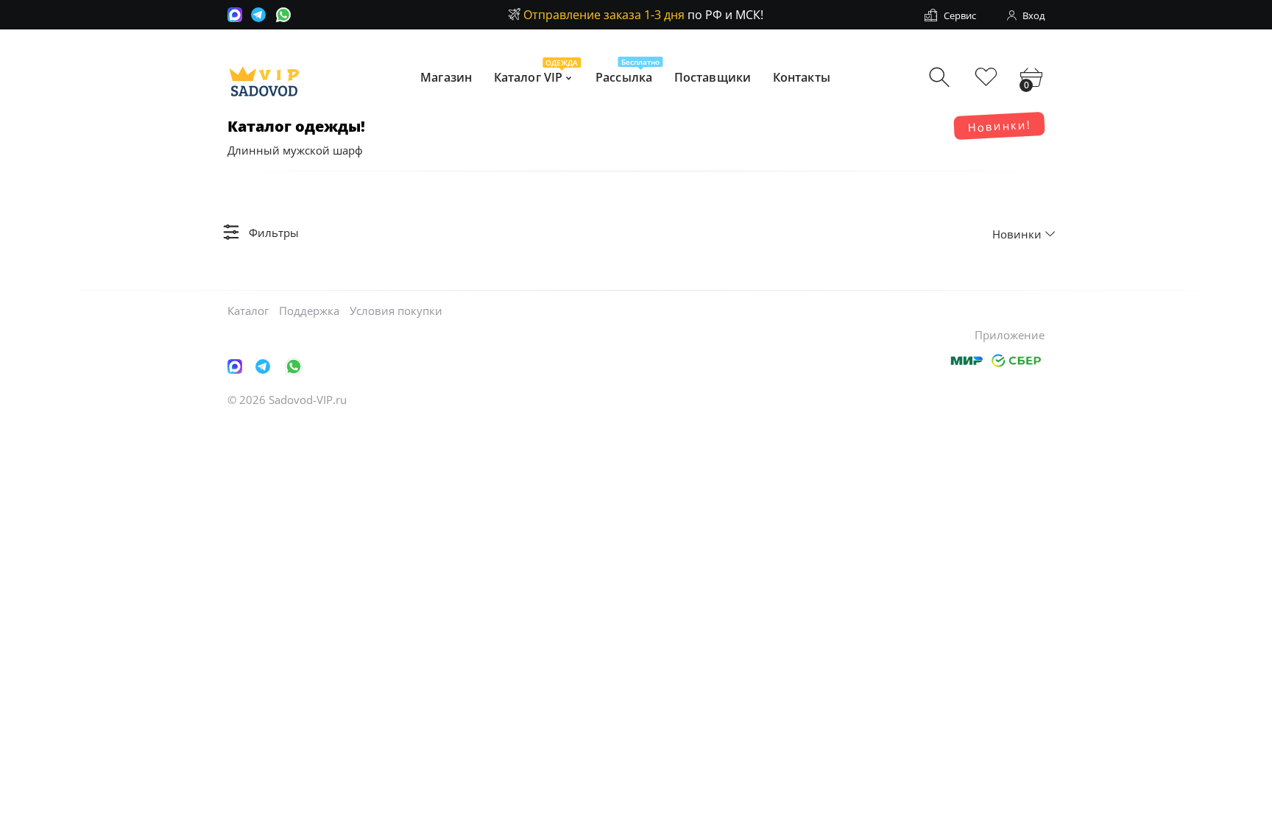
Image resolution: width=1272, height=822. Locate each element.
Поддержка (309, 310)
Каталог (248, 310)
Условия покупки (396, 310)
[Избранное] (986, 77)
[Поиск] (941, 77)
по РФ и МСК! (643, 15)
